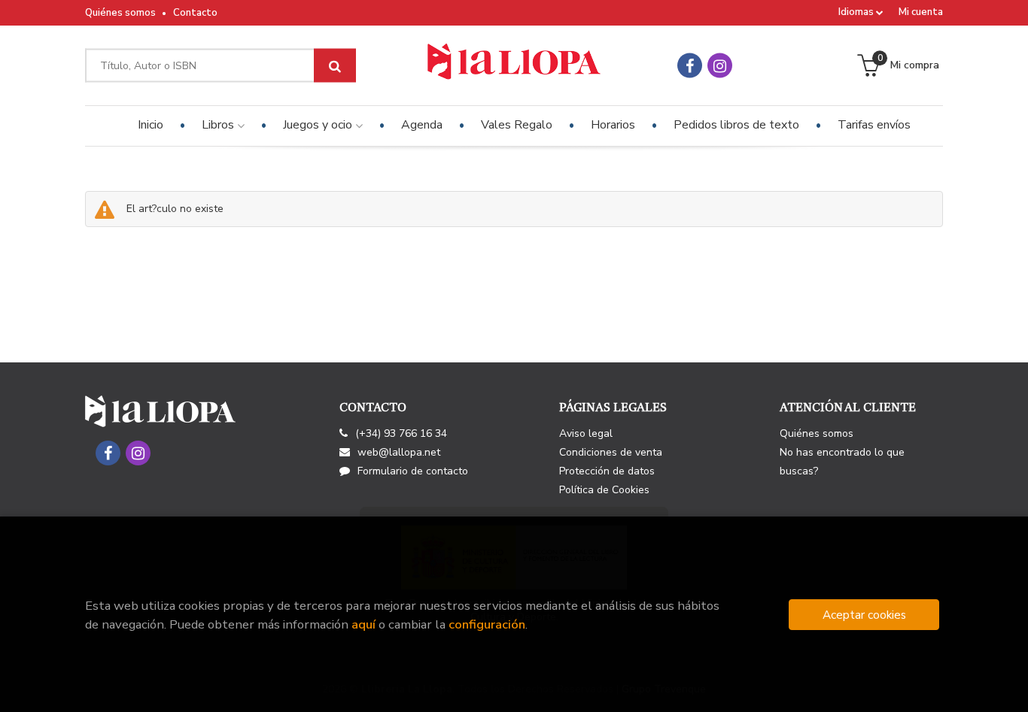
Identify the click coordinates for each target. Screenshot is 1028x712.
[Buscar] (335, 66)
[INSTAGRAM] (719, 65)
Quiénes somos (120, 13)
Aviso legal (586, 433)
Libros (219, 125)
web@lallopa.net (398, 452)
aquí (363, 624)
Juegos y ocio (319, 125)
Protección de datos (607, 471)
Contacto (195, 13)
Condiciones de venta (610, 452)
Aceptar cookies (864, 615)
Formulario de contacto (412, 471)
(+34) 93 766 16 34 (401, 433)
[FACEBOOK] (689, 65)
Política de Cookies (604, 490)
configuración (487, 624)
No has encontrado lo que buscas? (842, 461)
